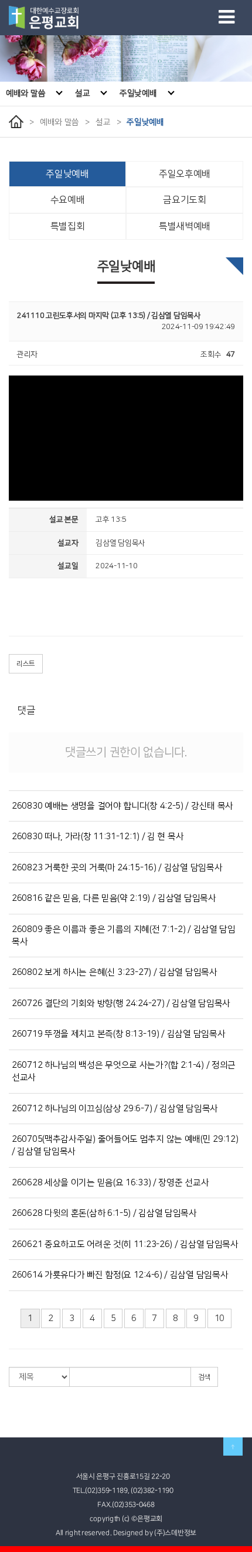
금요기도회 (184, 200)
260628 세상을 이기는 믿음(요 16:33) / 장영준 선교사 (110, 1183)
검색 (204, 1377)
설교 (82, 93)
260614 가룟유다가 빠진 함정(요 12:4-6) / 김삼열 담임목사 (120, 1275)
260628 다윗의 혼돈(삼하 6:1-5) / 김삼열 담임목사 (104, 1213)
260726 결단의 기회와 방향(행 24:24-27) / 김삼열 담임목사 (121, 1003)
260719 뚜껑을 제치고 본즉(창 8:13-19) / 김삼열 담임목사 (118, 1034)
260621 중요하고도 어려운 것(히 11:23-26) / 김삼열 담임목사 (125, 1244)
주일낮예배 (138, 93)
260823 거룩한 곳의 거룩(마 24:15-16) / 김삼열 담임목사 (117, 868)
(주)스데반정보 (175, 1533)
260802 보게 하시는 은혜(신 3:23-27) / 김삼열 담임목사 (114, 972)
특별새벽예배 (184, 226)
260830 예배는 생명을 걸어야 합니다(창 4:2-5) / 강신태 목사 (122, 806)
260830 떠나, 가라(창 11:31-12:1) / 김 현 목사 (97, 837)
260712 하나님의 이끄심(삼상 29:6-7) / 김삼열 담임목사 (115, 1109)
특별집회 (67, 226)
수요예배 (67, 200)
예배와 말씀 (25, 93)
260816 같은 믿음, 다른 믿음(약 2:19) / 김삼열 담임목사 (114, 898)
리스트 (25, 664)
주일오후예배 (184, 174)
